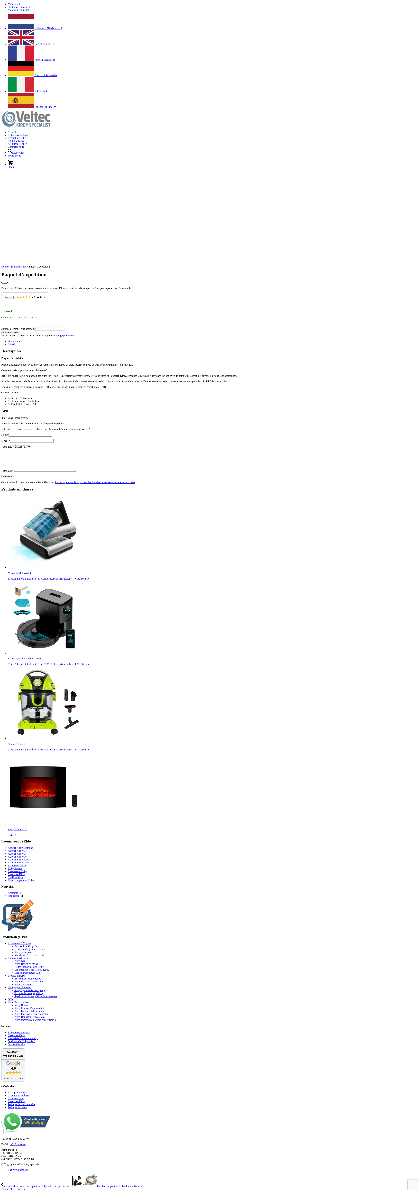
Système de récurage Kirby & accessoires (35, 996)
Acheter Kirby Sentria (19, 859)
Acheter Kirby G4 (17, 850)
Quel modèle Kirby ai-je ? (21, 1041)
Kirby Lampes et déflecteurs (29, 1011)
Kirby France (15, 868)
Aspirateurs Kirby (17, 865)
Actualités (13, 892)
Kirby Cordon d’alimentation (29, 1008)
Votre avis (7, 470)
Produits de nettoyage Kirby (28, 993)
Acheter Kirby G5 (17, 853)
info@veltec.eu (18, 1144)
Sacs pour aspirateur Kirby (28, 972)
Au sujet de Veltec (17, 1092)
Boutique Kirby (18, 266)
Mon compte (14, 4)
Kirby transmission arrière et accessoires (35, 1019)
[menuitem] (213, 4)
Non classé (13, 895)
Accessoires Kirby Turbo (27, 946)
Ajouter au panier (11, 332)
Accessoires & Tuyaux (19, 943)
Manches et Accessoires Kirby (30, 955)
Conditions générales (18, 1095)
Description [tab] (14, 341)
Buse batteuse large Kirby (27, 978)
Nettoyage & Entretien (19, 987)
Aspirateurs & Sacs (18, 958)
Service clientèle (16, 1044)
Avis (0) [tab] (12, 344)
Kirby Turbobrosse (24, 984)
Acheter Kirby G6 (17, 856)
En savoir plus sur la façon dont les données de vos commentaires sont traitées (95, 482)
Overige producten (64, 335)
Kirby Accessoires (23, 952)
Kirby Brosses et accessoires (29, 981)
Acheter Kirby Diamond (20, 847)
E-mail (5, 440)
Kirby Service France (19, 1032)
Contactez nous (16, 1098)
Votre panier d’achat (18, 10)
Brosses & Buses (16, 975)
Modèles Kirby (15, 877)
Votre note (7, 446)
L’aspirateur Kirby (17, 871)
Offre (10, 999)
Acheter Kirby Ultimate (20, 862)
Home (4, 266)
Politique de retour (17, 1107)
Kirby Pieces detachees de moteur (31, 1014)
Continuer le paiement (19, 7)
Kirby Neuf (20, 961)
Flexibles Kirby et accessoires (29, 949)
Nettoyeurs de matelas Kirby (29, 966)
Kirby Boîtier (21, 1005)
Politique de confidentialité (21, 1104)
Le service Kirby (16, 874)
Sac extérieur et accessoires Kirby (31, 969)
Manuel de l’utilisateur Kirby (23, 1038)
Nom (5, 434)
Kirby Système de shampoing (29, 990)
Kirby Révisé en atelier (26, 963)
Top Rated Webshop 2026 (13, 1054)
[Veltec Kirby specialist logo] (25, 126)
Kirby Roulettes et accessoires (29, 1017)
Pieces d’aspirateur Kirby (21, 880)
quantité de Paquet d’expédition (17, 328)
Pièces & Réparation (18, 1002)
